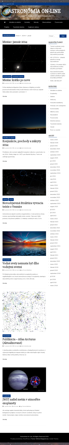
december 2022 (55, 228)
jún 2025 (53, 161)
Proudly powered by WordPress (20, 439)
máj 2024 (53, 179)
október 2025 (54, 152)
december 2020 (55, 261)
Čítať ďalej (5, 96)
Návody (36, 22)
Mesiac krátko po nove (16, 80)
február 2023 (54, 221)
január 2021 (54, 258)
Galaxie (5, 199)
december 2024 (55, 167)
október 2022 (54, 234)
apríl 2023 (53, 215)
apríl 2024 (53, 182)
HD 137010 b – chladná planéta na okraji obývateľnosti (57, 59)
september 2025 (55, 155)
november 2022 (55, 231)
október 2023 (54, 200)
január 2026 (54, 146)
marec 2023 (54, 218)
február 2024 (54, 188)
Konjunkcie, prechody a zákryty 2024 (22, 143)
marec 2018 (54, 285)
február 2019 (54, 267)
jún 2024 (53, 176)
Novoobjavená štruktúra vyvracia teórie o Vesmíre (23, 205)
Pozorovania (58, 22)
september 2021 (55, 246)
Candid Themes (53, 439)
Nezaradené (7, 260)
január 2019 (54, 270)
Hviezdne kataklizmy (56, 102)
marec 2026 (54, 139)
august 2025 (54, 158)
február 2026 (54, 142)
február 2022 (54, 240)
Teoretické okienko (18, 27)
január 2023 (54, 225)
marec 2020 (54, 264)
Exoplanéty (6, 396)
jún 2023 (53, 212)
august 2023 (54, 206)
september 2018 (55, 273)
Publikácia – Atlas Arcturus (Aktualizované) (19, 341)
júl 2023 (52, 209)
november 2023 (55, 197)
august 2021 (54, 249)
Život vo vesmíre (55, 130)
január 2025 (54, 164)
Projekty (6, 27)
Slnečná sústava (55, 121)
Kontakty (27, 22)
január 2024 (54, 191)
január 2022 (54, 243)
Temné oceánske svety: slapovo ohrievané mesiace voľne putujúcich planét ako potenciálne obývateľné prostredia (57, 50)
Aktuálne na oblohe (15, 22)
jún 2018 (53, 279)
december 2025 (55, 149)
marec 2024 (54, 185)
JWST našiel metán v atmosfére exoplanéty (21, 401)
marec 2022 (54, 237)
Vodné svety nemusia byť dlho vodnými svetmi (21, 265)
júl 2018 (52, 276)
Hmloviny (53, 99)
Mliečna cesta (54, 112)
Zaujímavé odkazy (33, 27)
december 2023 (55, 194)
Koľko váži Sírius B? (56, 81)
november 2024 (55, 170)
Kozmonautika (54, 108)
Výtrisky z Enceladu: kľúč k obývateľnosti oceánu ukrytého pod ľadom (58, 66)
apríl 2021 (53, 252)
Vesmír (11, 199)
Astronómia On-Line (34, 11)
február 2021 (54, 255)
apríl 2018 (53, 282)
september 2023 (55, 203)
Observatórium (46, 22)
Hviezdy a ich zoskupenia (58, 105)
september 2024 (55, 173)
